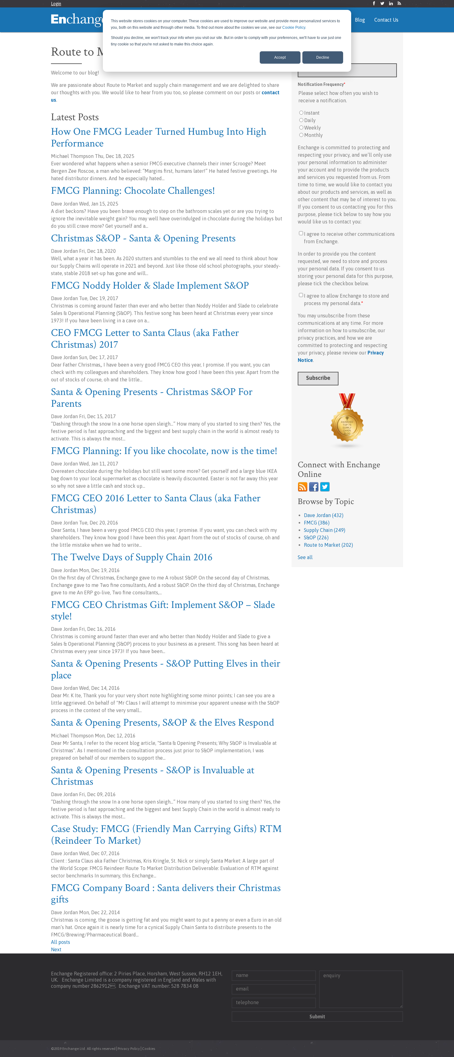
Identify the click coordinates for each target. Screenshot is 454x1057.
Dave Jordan (323, 515)
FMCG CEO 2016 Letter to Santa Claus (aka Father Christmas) (156, 503)
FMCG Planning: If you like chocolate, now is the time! (164, 451)
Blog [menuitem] (360, 20)
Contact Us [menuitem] (386, 20)
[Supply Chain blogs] (347, 421)
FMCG (317, 522)
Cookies (148, 1048)
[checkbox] (347, 124)
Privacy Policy (129, 1048)
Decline (322, 57)
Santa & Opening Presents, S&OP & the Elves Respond (162, 722)
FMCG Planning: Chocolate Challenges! (133, 190)
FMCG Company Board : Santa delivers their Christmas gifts (166, 893)
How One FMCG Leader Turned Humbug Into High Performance (159, 137)
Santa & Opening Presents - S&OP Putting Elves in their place (165, 669)
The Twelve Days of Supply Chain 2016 (131, 557)
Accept (280, 57)
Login (56, 3)
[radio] (347, 113)
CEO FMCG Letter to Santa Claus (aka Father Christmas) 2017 (145, 338)
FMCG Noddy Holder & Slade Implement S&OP (150, 285)
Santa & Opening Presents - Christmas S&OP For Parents (152, 397)
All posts (60, 942)
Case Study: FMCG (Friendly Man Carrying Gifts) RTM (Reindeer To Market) (166, 834)
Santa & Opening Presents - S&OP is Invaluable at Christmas (152, 775)
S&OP (316, 537)
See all (305, 557)
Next (56, 949)
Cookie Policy (293, 27)
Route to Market (328, 545)
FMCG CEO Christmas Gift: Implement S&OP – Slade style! (163, 610)
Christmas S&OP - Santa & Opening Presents (143, 238)
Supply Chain (324, 530)
